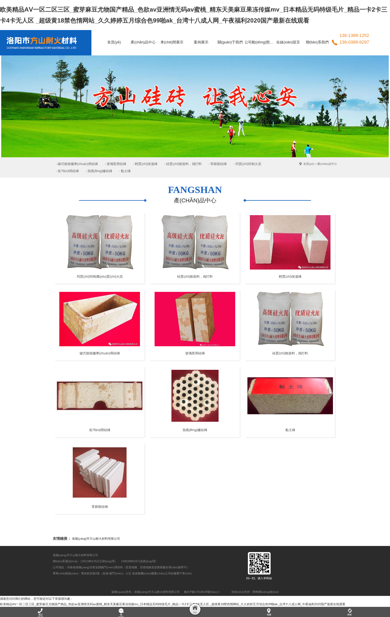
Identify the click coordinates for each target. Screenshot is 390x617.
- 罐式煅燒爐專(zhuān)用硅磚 (77, 164)
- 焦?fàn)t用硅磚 (67, 171)
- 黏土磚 (125, 171)
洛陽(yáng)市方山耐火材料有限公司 (96, 538)
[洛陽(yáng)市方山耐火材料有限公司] (43, 35)
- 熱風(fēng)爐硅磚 (99, 171)
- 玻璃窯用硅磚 (115, 164)
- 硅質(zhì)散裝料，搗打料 (183, 164)
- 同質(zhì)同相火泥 (247, 164)
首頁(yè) (308, 163)
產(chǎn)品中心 (327, 163)
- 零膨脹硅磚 (218, 164)
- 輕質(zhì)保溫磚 (145, 164)
